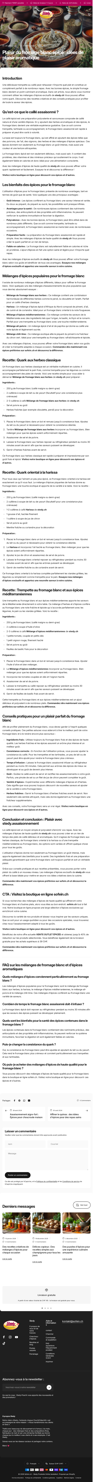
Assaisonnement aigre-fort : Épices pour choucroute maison (26, 1116)
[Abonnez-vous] (49, 1387)
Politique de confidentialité (46, 1181)
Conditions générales (49, 1478)
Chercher (49, 1334)
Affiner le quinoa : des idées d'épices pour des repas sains (65, 1116)
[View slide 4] (50, 1308)
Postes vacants (32, 1349)
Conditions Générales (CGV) (50, 1356)
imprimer (49, 1362)
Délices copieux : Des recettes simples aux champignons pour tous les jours (46, 1251)
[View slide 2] (45, 1308)
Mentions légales (69, 1478)
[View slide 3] (47, 1308)
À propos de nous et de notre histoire (34, 1329)
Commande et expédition (51, 1339)
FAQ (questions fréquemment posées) (51, 1346)
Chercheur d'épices (33, 1337)
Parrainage (33, 1354)
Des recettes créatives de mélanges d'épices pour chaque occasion (15, 1249)
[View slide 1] (42, 1308)
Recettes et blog (34, 1343)
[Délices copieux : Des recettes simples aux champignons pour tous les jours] (46, 1223)
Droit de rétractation (18, 1478)
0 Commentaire (29, 46)
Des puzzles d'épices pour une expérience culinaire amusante (76, 1249)
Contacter (78, 1478)
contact (49, 1330)
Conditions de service (70, 1181)
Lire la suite (7, 1259)
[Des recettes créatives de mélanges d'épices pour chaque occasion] (16, 1223)
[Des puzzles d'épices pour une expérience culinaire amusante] (76, 1223)
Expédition (59, 1478)
